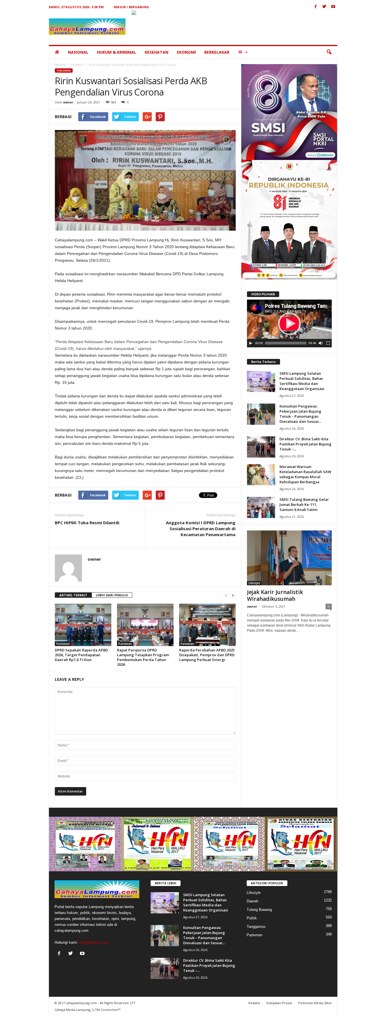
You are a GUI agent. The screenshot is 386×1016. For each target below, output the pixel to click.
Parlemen (77, 65)
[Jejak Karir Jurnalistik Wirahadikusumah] (289, 557)
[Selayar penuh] (328, 343)
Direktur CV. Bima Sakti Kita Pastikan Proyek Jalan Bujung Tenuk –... (305, 444)
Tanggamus (256, 926)
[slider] (285, 343)
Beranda (60, 65)
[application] (289, 324)
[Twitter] (324, 7)
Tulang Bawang (259, 909)
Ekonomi (186, 52)
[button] (329, 52)
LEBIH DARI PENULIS (112, 595)
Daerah (252, 901)
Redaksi (254, 1003)
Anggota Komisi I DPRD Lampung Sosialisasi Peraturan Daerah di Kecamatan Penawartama (200, 528)
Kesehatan (156, 52)
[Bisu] (320, 343)
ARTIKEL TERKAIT (73, 595)
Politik (252, 918)
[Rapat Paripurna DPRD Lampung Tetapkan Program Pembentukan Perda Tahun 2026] (145, 625)
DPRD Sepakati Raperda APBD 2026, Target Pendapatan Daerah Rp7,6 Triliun (81, 654)
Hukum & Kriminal (116, 52)
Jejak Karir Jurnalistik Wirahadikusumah (275, 595)
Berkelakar (216, 52)
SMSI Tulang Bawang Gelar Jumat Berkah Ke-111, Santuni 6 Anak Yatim (304, 504)
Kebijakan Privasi (279, 1003)
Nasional (78, 52)
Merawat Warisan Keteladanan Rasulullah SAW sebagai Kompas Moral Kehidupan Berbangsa (305, 474)
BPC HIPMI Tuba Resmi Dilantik (87, 522)
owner (68, 102)
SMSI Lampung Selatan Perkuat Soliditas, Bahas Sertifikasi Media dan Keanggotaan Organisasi (301, 381)
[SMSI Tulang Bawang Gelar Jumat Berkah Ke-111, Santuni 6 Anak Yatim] (261, 507)
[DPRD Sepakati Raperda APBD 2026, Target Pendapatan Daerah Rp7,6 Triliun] (83, 625)
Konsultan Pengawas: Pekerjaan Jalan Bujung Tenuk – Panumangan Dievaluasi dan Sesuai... (300, 414)
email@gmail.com (94, 942)
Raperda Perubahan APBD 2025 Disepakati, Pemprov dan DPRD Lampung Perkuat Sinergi (207, 654)
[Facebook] (315, 7)
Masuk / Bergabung (131, 7)
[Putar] (250, 343)
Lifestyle (254, 583)
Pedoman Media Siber (315, 1003)
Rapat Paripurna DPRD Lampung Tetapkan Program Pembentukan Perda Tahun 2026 (143, 657)
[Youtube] (333, 7)
